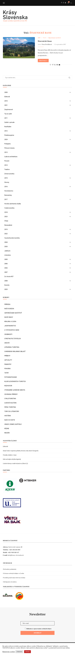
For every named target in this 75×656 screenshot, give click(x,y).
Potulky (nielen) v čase (9, 455)
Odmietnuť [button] (19, 651)
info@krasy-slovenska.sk (16, 555)
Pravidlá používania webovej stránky (14, 578)
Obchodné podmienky (9, 569)
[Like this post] (50, 65)
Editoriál (5, 446)
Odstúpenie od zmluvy (10, 582)
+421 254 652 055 (14, 550)
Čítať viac (42, 60)
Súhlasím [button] (27, 651)
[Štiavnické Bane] (19, 47)
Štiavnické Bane (45, 41)
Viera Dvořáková (47, 44)
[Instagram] (63, 5)
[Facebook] (61, 5)
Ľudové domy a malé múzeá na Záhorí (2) (15, 463)
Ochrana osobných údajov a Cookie (13, 573)
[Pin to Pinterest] (57, 65)
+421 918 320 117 (13, 552)
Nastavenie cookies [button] (8, 652)
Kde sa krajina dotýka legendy (12, 459)
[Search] (71, 3)
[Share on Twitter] (55, 65)
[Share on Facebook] (52, 65)
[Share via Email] (59, 65)
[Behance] (65, 5)
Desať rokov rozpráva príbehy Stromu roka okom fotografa (21, 451)
